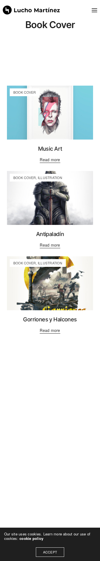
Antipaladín (50, 234)
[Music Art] (50, 113)
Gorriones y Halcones (50, 319)
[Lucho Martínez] (31, 10)
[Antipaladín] (50, 198)
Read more (50, 159)
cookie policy (31, 538)
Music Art (50, 148)
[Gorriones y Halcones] (50, 283)
